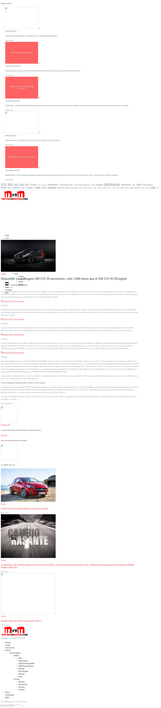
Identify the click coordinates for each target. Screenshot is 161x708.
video (153, 187)
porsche (113, 187)
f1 (26, 187)
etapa (22, 187)
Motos (7, 692)
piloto (104, 187)
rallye (122, 187)
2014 (21, 184)
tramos (143, 187)
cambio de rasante (42, 184)
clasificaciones (126, 184)
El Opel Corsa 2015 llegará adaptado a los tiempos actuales (24, 508)
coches (133, 184)
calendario (33, 184)
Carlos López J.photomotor (82, 184)
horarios (52, 187)
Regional (13, 31)
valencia (148, 187)
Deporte (8, 650)
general (44, 187)
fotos (37, 187)
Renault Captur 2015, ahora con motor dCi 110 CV (21, 621)
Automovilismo (10, 66)
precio (117, 187)
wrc (158, 187)
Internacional (15, 100)
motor (80, 187)
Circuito (18, 66)
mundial (99, 187)
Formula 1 (21, 276)
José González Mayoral (19, 285)
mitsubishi (67, 187)
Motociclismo (74, 187)
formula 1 (30, 187)
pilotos (108, 187)
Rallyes (7, 31)
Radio (7, 697)
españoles (16, 187)
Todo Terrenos (23, 671)
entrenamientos (148, 184)
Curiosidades (8, 290)
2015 (27, 184)
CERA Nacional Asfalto (26, 663)
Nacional (20, 281)
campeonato (53, 184)
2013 (16, 184)
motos (94, 187)
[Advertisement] (80, 217)
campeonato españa (66, 184)
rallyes (127, 187)
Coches (7, 238)
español (9, 187)
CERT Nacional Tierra (25, 666)
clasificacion (112, 184)
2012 (10, 184)
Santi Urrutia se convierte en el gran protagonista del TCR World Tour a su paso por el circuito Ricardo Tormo (42, 70)
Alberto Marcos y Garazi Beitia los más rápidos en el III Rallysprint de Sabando (32, 140)
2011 (3, 184)
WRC (20, 658)
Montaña (21, 668)
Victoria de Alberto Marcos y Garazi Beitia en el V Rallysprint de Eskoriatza (31, 36)
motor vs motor (87, 187)
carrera (92, 184)
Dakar (139, 184)
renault (131, 187)
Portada (7, 235)
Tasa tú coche (10, 647)
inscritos (60, 187)
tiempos (137, 187)
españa (3, 187)
